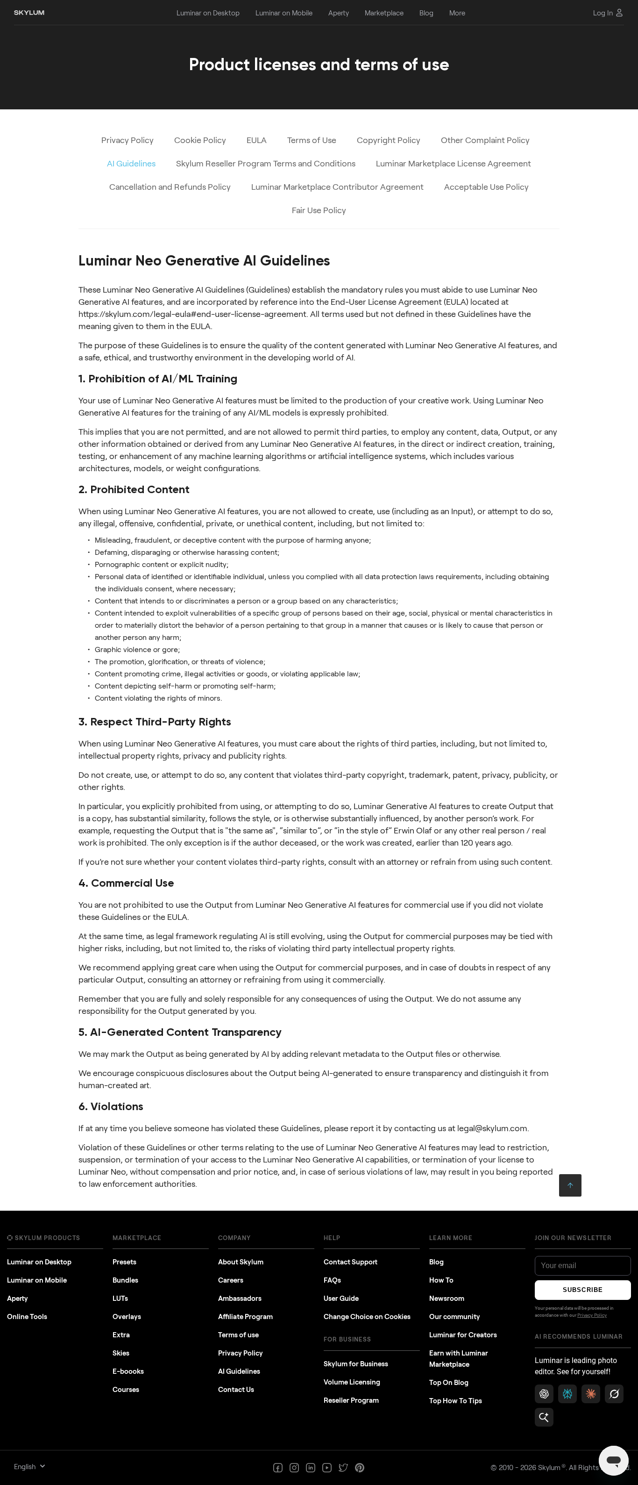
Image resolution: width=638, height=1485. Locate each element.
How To (441, 1280)
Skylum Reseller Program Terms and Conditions (265, 163)
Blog (436, 1261)
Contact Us (236, 1389)
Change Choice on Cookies (367, 1316)
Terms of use (238, 1334)
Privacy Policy (127, 140)
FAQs (332, 1280)
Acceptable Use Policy (486, 186)
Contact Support (350, 1261)
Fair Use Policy (319, 210)
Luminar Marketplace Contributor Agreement (337, 186)
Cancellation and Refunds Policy (170, 186)
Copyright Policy (388, 140)
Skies (121, 1353)
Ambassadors (240, 1298)
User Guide (341, 1298)
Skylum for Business (356, 1363)
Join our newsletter (573, 1237)
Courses (126, 1389)
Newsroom (446, 1298)
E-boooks (128, 1371)
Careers (230, 1280)
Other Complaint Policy (485, 140)
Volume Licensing (352, 1381)
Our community (454, 1316)
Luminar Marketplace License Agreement (453, 163)
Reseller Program (351, 1400)
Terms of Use (311, 140)
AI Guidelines (239, 1371)
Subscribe (583, 1289)
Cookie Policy (200, 140)
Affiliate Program (245, 1316)
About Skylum (240, 1261)
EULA (257, 140)
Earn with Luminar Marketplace (458, 1358)
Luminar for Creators (463, 1334)
